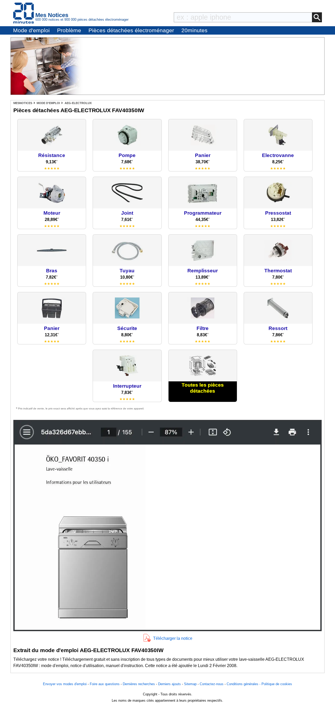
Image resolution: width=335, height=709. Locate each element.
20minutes (194, 30)
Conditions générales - (244, 684)
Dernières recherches (139, 684)
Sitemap (190, 684)
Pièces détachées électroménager (131, 30)
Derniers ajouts (169, 684)
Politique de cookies (276, 684)
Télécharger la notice (172, 638)
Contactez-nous (212, 684)
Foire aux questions (105, 684)
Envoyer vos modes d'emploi (65, 684)
